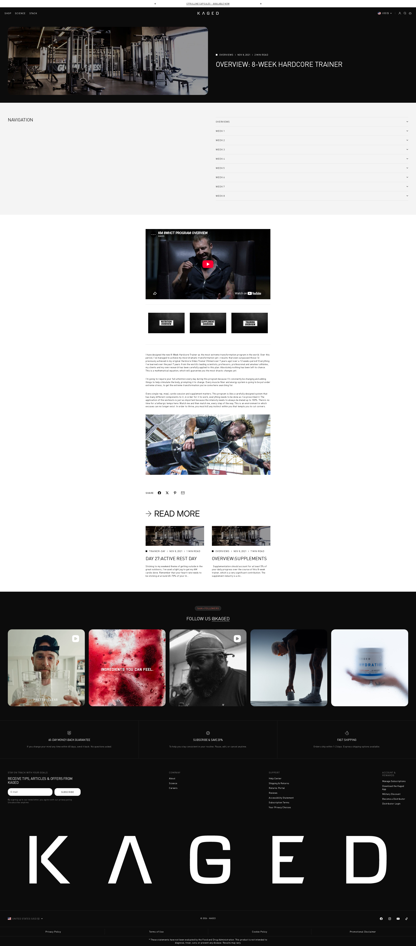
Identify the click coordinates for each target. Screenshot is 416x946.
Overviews (226, 54)
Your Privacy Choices (280, 807)
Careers (173, 788)
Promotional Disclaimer (363, 931)
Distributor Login (391, 803)
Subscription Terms (279, 802)
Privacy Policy (53, 931)
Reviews (273, 792)
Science (20, 13)
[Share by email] (183, 493)
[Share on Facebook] (159, 493)
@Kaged (220, 618)
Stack (33, 13)
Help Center (275, 778)
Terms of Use (156, 931)
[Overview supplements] (208, 323)
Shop (8, 13)
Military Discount (391, 794)
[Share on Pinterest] (175, 493)
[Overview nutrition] (166, 323)
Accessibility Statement (281, 797)
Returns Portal (277, 788)
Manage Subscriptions (394, 781)
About (172, 778)
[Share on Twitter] (167, 493)
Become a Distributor (393, 798)
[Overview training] (249, 323)
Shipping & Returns (279, 783)
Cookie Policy (259, 931)
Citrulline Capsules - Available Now (208, 3)
